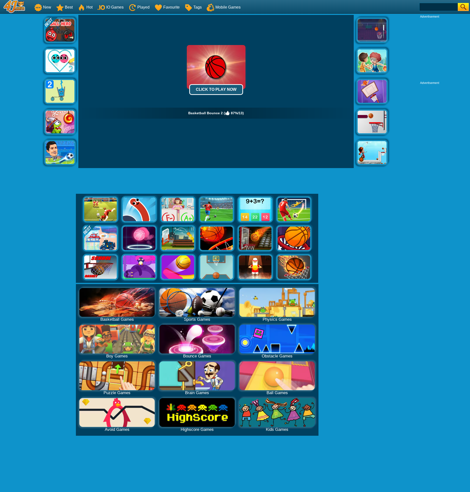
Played (143, 7)
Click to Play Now (216, 89)
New (47, 7)
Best (69, 7)
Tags (197, 7)
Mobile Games (228, 7)
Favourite (171, 7)
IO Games (115, 7)
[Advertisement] (22, 88)
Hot (89, 7)
